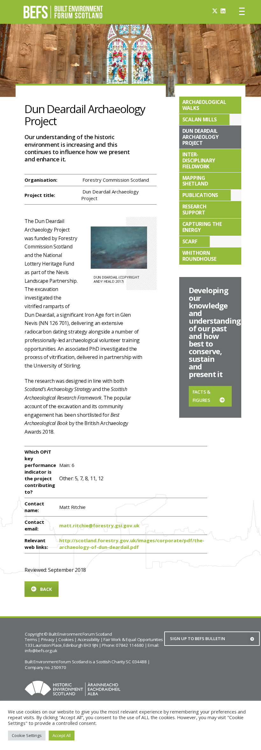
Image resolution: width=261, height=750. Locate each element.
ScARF (189, 241)
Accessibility (89, 639)
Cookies (66, 639)
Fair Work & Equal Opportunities (133, 639)
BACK (46, 589)
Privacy (47, 639)
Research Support (194, 209)
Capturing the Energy (202, 226)
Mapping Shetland (195, 180)
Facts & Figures (201, 396)
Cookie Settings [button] (27, 735)
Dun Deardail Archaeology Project (200, 136)
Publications (200, 195)
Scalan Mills (199, 119)
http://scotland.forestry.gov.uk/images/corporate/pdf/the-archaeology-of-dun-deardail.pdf (131, 543)
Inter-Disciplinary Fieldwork (198, 160)
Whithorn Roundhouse (199, 255)
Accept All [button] (62, 735)
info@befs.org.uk (41, 650)
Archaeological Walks (204, 104)
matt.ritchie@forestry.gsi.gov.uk (99, 525)
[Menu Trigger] (242, 11)
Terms (31, 639)
